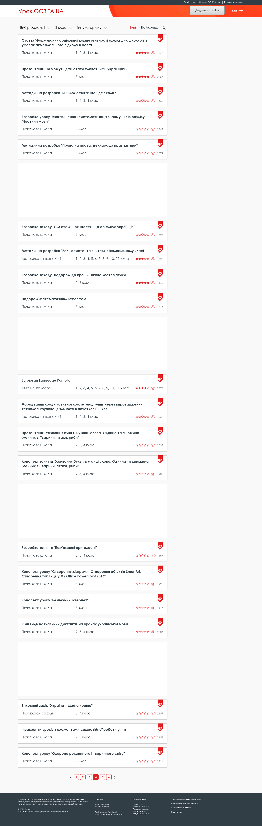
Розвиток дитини (233, 2)
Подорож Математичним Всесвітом (54, 299)
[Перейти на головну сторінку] (41, 10)
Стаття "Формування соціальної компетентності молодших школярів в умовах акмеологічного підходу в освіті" (84, 42)
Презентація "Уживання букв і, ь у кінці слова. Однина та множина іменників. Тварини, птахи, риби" (80, 435)
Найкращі (149, 27)
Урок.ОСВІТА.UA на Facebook (109, 814)
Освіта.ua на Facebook (106, 812)
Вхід (234, 10)
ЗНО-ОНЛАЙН (139, 811)
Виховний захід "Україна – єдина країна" (57, 705)
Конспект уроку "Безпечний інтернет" (55, 600)
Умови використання (181, 807)
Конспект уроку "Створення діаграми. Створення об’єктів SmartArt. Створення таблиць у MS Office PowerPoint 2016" (81, 573)
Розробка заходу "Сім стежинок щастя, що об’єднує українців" (78, 227)
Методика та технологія (42, 258)
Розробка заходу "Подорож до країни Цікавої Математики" (74, 275)
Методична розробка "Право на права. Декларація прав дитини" (80, 145)
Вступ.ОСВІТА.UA (141, 813)
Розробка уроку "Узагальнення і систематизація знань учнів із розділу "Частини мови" (83, 119)
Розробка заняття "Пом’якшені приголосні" (59, 547)
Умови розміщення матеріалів (186, 799)
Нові (132, 27)
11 (118, 258)
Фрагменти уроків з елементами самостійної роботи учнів (74, 729)
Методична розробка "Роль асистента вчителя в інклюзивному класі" (83, 251)
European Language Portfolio (46, 380)
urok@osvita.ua (102, 806)
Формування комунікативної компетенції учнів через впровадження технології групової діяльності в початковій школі (82, 406)
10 (112, 258)
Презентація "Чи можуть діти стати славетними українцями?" (76, 69)
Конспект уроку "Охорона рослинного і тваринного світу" (73, 753)
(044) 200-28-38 (102, 804)
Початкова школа (37, 52)
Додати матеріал (207, 10)
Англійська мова (36, 388)
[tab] (35, 27)
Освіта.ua (189, 2)
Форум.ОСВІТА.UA (209, 2)
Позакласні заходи (38, 713)
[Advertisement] (92, 190)
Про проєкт (177, 812)
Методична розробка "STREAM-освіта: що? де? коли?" (69, 93)
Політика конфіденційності (184, 803)
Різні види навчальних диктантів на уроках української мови (75, 624)
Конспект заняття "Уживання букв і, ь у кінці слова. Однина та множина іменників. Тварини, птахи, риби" (85, 463)
